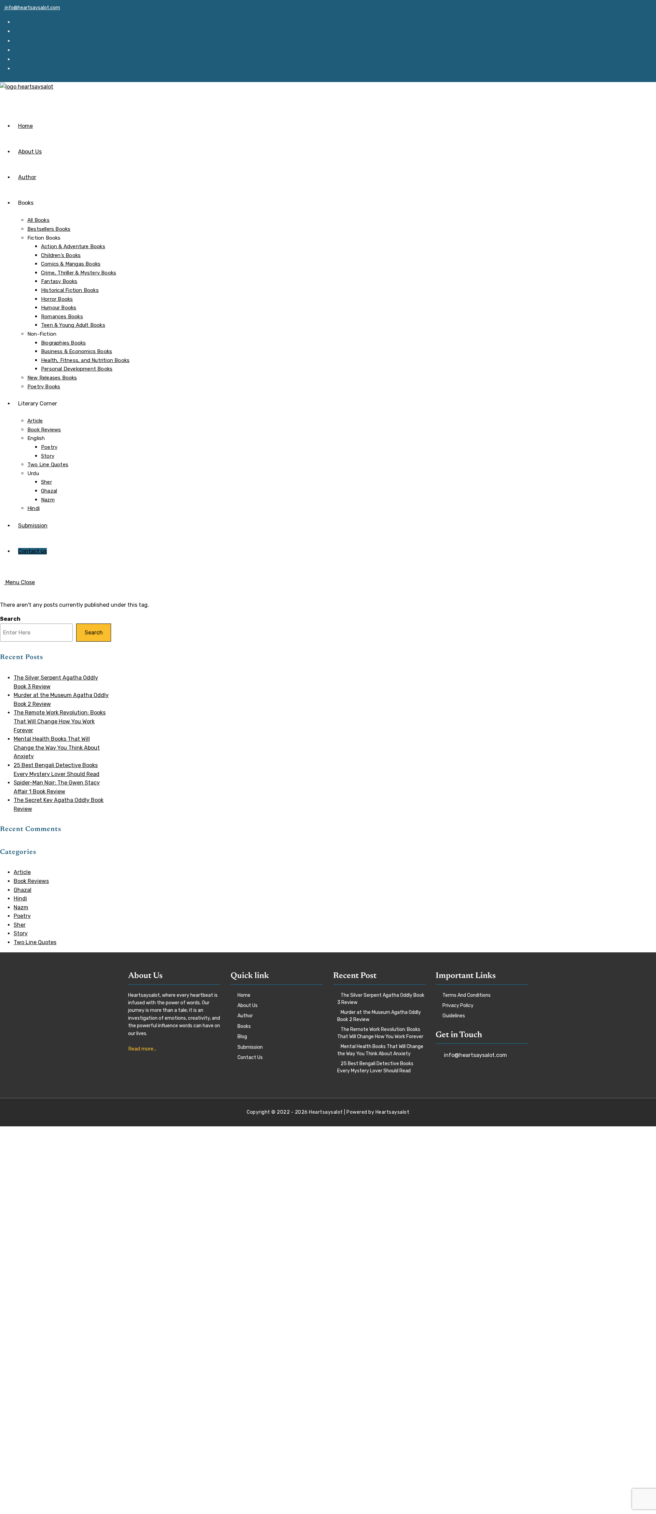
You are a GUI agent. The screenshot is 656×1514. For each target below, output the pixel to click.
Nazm (21, 907)
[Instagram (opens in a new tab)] (19, 49)
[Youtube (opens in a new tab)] (19, 68)
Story (21, 933)
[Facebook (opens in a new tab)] (19, 31)
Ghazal (22, 890)
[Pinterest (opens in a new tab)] (19, 40)
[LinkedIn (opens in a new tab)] (19, 59)
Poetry (22, 916)
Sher (20, 925)
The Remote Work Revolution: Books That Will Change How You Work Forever (60, 721)
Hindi (20, 898)
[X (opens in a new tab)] (19, 21)
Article (22, 872)
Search (10, 619)
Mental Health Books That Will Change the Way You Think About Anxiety (57, 748)
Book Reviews (31, 881)
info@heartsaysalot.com (32, 8)
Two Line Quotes (35, 942)
